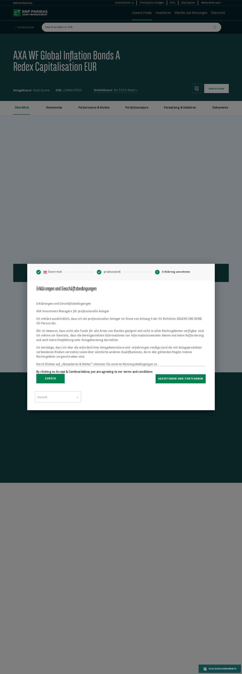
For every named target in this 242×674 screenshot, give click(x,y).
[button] (219, 669)
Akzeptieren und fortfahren (180, 378)
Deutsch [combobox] (42, 397)
